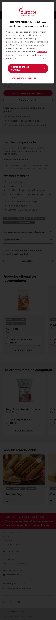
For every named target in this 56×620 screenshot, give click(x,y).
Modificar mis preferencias (24, 77)
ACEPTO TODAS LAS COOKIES (20, 68)
